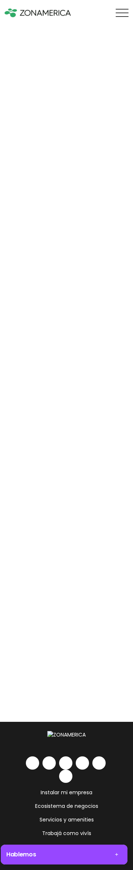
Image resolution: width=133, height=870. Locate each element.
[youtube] (82, 763)
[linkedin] (32, 763)
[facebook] (65, 763)
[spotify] (99, 763)
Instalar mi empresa (66, 792)
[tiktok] (65, 776)
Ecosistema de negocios (66, 806)
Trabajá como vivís (66, 833)
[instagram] (49, 763)
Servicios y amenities (67, 819)
